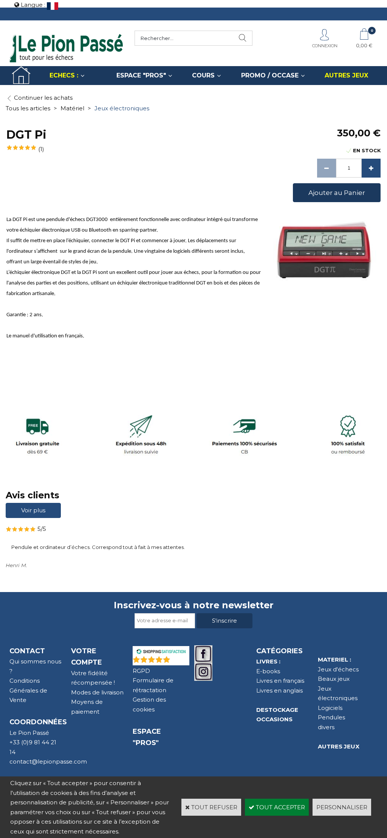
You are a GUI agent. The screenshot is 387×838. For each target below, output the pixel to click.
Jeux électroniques (121, 108)
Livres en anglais (279, 690)
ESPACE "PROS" (141, 75)
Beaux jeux (334, 678)
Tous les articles (28, 108)
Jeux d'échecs (338, 669)
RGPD (141, 670)
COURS (203, 75)
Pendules (331, 717)
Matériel (72, 108)
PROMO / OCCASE (270, 75)
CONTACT (27, 651)
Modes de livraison (97, 692)
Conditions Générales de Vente (28, 690)
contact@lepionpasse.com (48, 761)
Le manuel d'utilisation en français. (45, 336)
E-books (268, 671)
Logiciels (330, 707)
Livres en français (280, 680)
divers (326, 727)
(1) (41, 149)
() (180, 661)
